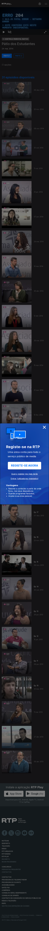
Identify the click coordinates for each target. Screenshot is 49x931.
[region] (24, 465)
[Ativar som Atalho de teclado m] (9, 928)
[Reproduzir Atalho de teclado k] (4, 928)
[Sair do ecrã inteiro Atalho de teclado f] (45, 928)
